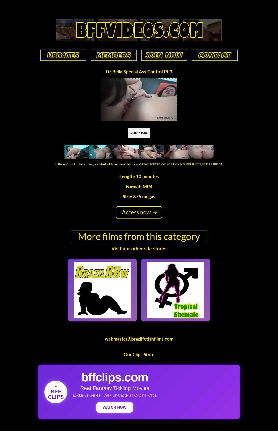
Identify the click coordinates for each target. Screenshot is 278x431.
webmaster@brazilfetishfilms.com (139, 339)
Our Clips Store (139, 355)
